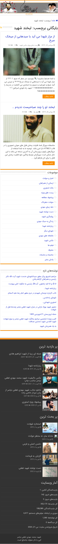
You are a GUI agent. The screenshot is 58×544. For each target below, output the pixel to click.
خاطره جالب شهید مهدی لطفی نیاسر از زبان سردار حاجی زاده (23, 391)
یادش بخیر (49, 259)
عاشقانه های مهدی (46, 235)
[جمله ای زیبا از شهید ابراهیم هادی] (50, 357)
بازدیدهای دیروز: (50, 499)
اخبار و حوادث (48, 178)
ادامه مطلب (48, 96)
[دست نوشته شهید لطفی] (50, 472)
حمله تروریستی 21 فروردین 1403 (43, 314)
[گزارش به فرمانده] (50, 460)
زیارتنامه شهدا (47, 226)
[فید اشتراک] (1, 27)
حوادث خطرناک (47, 202)
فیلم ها (36, 112)
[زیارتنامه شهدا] (50, 369)
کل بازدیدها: (52, 503)
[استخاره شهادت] (50, 428)
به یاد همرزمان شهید (48, 326)
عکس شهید (23, 45)
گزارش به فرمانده (33, 456)
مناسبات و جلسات (46, 254)
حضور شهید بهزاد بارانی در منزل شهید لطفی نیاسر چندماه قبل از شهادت (31, 308)
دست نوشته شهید (46, 211)
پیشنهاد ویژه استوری (31, 402)
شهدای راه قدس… (49, 297)
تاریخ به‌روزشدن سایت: (47, 527)
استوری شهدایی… (49, 302)
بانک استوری (48, 187)
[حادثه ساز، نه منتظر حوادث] (55, 436)
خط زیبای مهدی (47, 207)
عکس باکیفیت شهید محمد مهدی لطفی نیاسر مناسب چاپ (23, 379)
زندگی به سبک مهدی (45, 221)
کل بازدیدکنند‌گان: (50, 508)
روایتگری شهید (47, 216)
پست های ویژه (33, 45)
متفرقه (50, 250)
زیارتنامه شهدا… (50, 288)
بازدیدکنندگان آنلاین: (49, 490)
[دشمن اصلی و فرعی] (50, 448)
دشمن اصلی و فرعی (32, 444)
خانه (54, 20)
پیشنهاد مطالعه (47, 197)
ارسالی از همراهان (46, 183)
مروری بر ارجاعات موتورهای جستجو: (42, 513)
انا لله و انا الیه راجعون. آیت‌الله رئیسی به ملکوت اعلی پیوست (32, 283)
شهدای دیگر (48, 231)
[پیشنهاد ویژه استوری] (50, 406)
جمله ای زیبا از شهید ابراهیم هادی (25, 354)
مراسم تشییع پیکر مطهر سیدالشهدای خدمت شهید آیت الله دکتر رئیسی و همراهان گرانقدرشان (31, 278)
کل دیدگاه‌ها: (52, 522)
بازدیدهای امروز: (50, 494)
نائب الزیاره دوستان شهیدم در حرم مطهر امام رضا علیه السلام (32, 293)
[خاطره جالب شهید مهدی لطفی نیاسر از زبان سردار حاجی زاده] (50, 394)
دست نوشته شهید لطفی (30, 468)
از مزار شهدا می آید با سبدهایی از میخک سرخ (30, 38)
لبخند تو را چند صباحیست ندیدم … (33, 107)
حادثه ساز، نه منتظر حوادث (40, 436)
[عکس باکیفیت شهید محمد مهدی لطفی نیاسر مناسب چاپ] (50, 382)
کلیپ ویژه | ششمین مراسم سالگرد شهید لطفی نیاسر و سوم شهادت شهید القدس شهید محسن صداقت (29, 320)
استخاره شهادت (34, 424)
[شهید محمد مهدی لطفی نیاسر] (29, 7)
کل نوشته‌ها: (52, 517)
